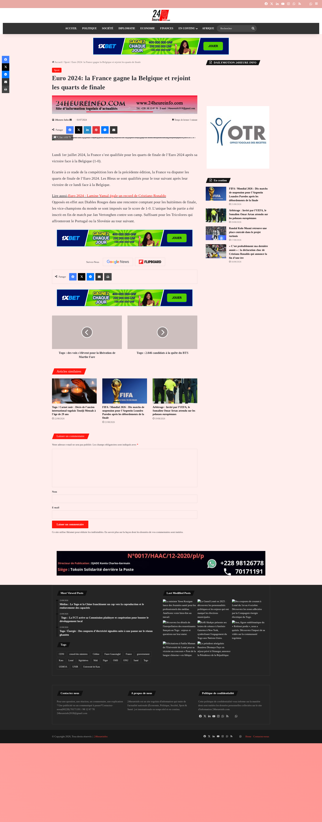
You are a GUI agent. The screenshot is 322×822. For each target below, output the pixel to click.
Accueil (71, 28)
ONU (125, 660)
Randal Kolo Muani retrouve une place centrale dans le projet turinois (248, 232)
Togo (146, 660)
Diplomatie (127, 28)
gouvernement (143, 654)
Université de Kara (91, 666)
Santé (136, 660)
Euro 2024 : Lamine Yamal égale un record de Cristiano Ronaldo (117, 196)
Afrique (208, 28)
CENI (61, 654)
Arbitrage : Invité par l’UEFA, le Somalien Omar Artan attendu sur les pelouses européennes (174, 411)
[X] (205, 716)
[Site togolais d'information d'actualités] (161, 15)
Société (107, 28)
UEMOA (63, 666)
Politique (89, 28)
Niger (105, 660)
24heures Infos (62, 120)
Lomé (70, 660)
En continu (187, 28)
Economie (147, 28)
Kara (61, 660)
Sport (67, 62)
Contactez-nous (261, 736)
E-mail (55, 507)
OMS (115, 660)
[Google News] (118, 262)
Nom (54, 491)
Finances (166, 28)
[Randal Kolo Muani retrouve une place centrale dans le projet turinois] (216, 233)
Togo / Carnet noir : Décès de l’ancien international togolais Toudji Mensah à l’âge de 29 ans (74, 411)
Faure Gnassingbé (113, 654)
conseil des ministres (78, 654)
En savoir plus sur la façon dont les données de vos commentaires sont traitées (144, 532)
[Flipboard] (150, 262)
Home (248, 736)
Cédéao (96, 654)
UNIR (75, 666)
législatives (83, 660)
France (129, 654)
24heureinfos (101, 736)
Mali (96, 660)
